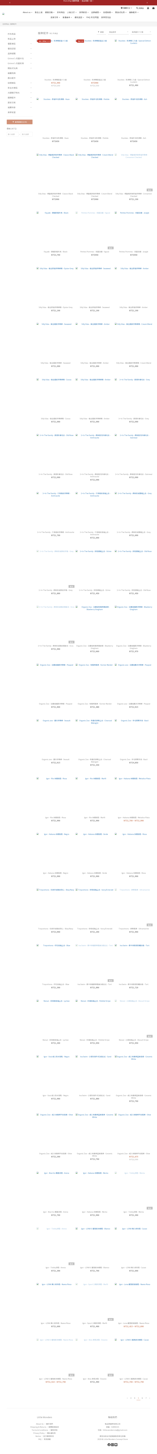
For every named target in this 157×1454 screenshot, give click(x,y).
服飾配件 (133, 12)
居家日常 (54, 17)
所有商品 (61, 12)
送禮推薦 (107, 12)
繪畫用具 (12, 73)
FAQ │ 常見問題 (44, 1439)
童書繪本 (66, 17)
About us (27, 12)
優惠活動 (49, 12)
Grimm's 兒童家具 (16, 63)
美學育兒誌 (106, 17)
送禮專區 (12, 82)
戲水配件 (12, 77)
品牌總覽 (95, 12)
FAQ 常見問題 (92, 17)
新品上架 (39, 12)
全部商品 (5, 24)
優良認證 (78, 17)
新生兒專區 (13, 87)
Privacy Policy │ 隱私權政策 (44, 1433)
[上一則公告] (10, 3)
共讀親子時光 (14, 92)
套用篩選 (20, 122)
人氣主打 (71, 12)
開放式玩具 (120, 12)
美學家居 (83, 12)
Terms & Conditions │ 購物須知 (44, 1430)
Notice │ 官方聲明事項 (44, 1436)
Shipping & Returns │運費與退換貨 (44, 1427)
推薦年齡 (12, 107)
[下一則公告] (147, 3)
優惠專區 (12, 43)
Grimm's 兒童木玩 (16, 58)
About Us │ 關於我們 (44, 1424)
